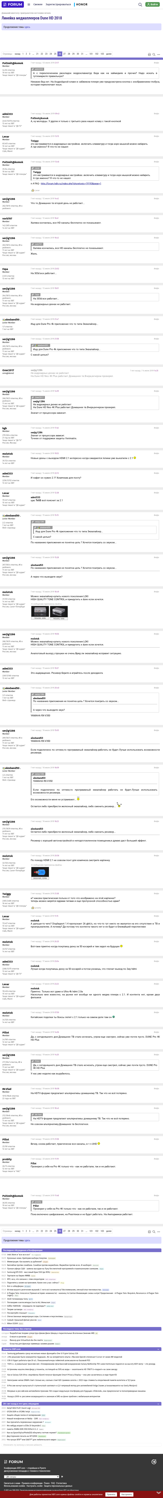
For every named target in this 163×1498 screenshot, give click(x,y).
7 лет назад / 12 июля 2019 (45, 198)
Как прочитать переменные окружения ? (25, 1422)
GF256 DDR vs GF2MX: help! (18, 1412)
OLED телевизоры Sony (17, 1299)
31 (82, 53)
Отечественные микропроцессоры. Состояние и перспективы (35, 1316)
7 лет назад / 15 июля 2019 (45, 493)
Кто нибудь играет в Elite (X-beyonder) (24, 1426)
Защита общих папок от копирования (24, 1415)
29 (73, 53)
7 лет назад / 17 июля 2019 (44, 916)
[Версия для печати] (149, 54)
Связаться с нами (12, 1483)
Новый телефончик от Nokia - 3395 (22, 1419)
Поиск (47, 1483)
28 (69, 53)
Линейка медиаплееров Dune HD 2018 (32, 18)
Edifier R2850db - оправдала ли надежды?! (26, 1306)
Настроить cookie (35, 1485)
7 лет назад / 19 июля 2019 (45, 1012)
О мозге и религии (18, 1337)
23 (46, 53)
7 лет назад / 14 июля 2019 (144, 371)
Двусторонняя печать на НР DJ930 (22, 1436)
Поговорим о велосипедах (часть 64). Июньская (28, 1302)
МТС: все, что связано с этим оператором (25, 1279)
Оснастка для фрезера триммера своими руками (32, 1344)
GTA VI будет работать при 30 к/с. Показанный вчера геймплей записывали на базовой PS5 (48, 1360)
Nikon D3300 (12, 1323)
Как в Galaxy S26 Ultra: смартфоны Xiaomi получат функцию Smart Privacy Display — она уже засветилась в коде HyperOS (62, 1375)
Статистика (61, 1483)
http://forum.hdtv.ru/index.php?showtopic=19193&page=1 (71, 183)
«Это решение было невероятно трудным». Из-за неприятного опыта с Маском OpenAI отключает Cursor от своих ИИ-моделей (64, 1357)
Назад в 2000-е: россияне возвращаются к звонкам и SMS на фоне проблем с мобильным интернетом (53, 1396)
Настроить (126, 1494)
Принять (111, 1494)
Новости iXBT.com (12, 1349)
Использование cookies (14, 1485)
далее (108, 53)
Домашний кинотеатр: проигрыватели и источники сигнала (26, 12)
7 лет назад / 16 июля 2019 (45, 730)
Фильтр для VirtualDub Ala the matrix (26, 1340)
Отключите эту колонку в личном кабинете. (22, 1445)
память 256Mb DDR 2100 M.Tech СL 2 (22, 1429)
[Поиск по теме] (154, 54)
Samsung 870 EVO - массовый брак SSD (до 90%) (29, 1272)
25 (55, 53)
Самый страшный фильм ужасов (22, 1320)
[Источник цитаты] (32, 69)
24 (51, 53)
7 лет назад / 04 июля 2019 (45, 114)
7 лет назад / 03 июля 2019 (45, 63)
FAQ (53, 1483)
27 (64, 53)
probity (38, 908)
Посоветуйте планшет (17, 1313)
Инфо (156, 63)
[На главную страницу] (13, 4)
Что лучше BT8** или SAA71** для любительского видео (31, 1440)
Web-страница (8, 528)
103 (102, 53)
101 (91, 53)
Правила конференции (32, 1483)
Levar (37, 190)
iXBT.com (9, 1490)
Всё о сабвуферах (15, 1286)
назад (17, 53)
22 (42, 53)
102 (96, 53)
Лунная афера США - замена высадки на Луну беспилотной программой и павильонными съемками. (53, 1269)
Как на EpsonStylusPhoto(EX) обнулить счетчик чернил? (32, 1433)
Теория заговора (14, 1309)
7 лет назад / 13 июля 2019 (45, 288)
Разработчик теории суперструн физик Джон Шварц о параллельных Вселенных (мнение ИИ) (52, 1333)
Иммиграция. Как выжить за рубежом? (24, 1262)
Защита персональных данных (58, 1485)
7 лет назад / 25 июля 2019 (45, 1159)
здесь (27, 27)
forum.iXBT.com (64, 1490)
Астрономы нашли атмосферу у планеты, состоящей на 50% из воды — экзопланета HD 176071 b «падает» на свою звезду (62, 1369)
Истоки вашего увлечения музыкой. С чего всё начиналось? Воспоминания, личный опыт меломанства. (54, 1290)
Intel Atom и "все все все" (18, 1255)
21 (37, 53)
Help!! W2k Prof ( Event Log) (19, 1408)
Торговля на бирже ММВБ (18, 1276)
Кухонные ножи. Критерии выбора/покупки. (27, 1258)
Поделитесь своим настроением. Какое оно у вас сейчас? (33, 1283)
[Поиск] (140, 4)
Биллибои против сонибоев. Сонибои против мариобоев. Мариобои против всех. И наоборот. (49, 1265)
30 (78, 53)
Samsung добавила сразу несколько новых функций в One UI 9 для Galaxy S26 (42, 1353)
